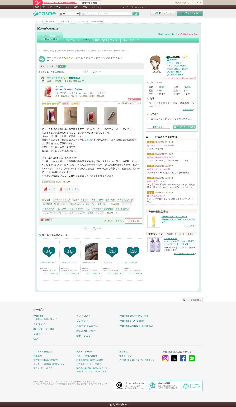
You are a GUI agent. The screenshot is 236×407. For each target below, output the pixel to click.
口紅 (85, 93)
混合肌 (187, 87)
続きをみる (187, 119)
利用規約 (37, 356)
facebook (183, 358)
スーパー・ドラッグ (61, 200)
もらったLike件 (177, 66)
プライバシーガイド (42, 368)
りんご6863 (129, 262)
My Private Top (190, 34)
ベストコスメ (141, 7)
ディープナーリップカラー (68, 89)
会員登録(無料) (182, 2)
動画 (97, 40)
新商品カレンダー (86, 330)
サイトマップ (125, 356)
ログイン (197, 2)
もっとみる (188, 109)
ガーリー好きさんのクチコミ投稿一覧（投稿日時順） (65, 51)
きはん (106, 262)
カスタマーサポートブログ (88, 364)
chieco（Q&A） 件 (177, 69)
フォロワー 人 (175, 75)
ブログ (68, 7)
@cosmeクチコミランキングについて (137, 360)
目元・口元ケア (122, 209)
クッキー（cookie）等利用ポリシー (50, 364)
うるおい (84, 200)
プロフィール (73, 40)
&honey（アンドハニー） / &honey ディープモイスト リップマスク (178, 219)
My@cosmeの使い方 (167, 34)
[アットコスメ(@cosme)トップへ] (44, 14)
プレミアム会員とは (42, 351)
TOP (37, 7)
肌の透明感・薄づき (51, 204)
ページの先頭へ (193, 300)
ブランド (58, 7)
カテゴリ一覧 (127, 7)
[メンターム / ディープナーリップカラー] (48, 95)
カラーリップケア (97, 93)
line (192, 358)
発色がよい (102, 204)
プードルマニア (67, 262)
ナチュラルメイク (125, 200)
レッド (52, 189)
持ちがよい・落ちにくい (84, 204)
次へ (95, 71)
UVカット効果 (97, 200)
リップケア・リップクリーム (68, 93)
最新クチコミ (83, 335)
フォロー (114, 40)
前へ (86, 71)
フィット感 (67, 204)
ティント (99, 213)
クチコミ (87, 40)
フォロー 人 (174, 72)
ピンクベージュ (71, 189)
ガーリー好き (53, 77)
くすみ (87, 139)
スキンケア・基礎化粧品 (102, 209)
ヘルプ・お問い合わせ (86, 356)
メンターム (60, 86)
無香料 (90, 213)
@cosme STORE (132, 320)
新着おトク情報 (89, 3)
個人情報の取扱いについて (45, 360)
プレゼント (82, 320)
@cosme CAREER (136, 325)
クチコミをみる (50, 273)
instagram (165, 358)
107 (79, 81)
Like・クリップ (130, 40)
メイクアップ (48, 209)
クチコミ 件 (174, 63)
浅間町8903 (87, 262)
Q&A (76, 7)
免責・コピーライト (85, 351)
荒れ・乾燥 (110, 200)
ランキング (47, 7)
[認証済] (74, 77)
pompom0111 (45, 262)
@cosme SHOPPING (135, 315)
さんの (179, 78)
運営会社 (123, 351)
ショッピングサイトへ (134, 99)
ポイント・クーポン (44, 328)
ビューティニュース (87, 325)
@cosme (45, 317)
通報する (47, 219)
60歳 (161, 87)
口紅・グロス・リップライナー (69, 209)
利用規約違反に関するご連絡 (89, 360)
